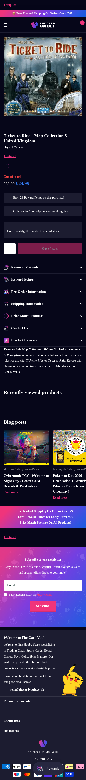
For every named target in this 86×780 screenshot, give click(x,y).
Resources (11, 731)
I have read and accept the (30, 594)
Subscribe (43, 606)
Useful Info (12, 721)
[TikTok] (23, 709)
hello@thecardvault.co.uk (27, 689)
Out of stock (50, 248)
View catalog (6, 25)
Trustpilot (10, 5)
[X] (14, 709)
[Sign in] (73, 25)
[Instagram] (5, 709)
